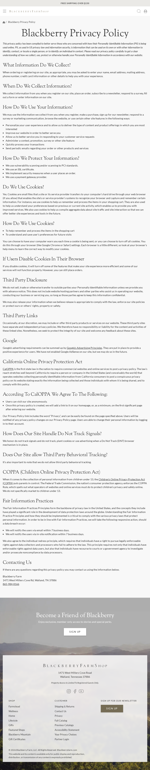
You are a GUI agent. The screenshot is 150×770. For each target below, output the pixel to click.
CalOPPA (8, 368)
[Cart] (145, 11)
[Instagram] (68, 691)
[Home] (4, 22)
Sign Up (75, 631)
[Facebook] (75, 691)
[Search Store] (139, 11)
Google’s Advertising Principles (84, 347)
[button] (4, 11)
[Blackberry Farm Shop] (66, 11)
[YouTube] (81, 691)
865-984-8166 (11, 584)
